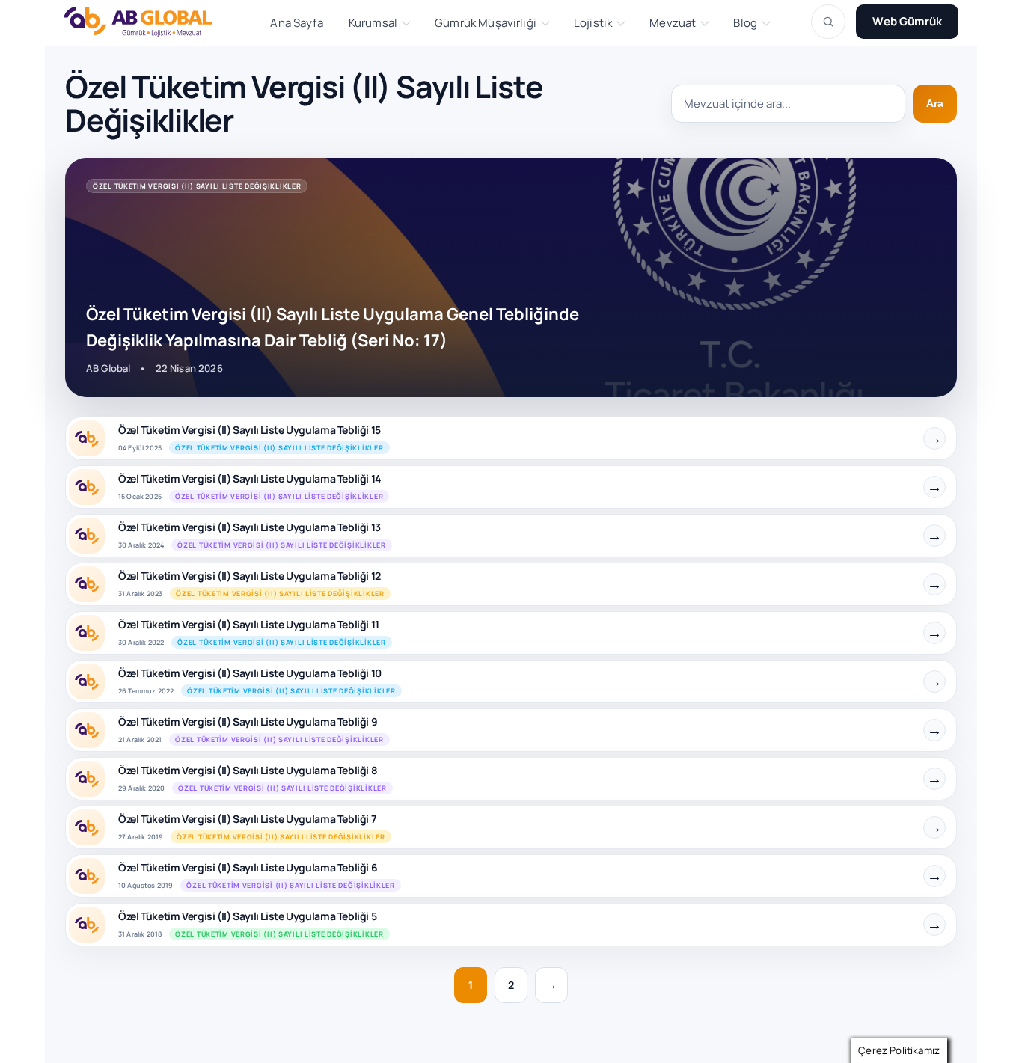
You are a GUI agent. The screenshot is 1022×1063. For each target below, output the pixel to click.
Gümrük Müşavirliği (485, 23)
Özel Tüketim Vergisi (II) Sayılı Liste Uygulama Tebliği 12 (249, 576)
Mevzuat (672, 23)
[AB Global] (146, 21)
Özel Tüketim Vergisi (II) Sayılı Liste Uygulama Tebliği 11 (248, 624)
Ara (934, 103)
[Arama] (828, 21)
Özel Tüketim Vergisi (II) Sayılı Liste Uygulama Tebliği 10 (250, 673)
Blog (745, 23)
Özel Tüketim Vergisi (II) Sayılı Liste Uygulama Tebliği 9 (247, 721)
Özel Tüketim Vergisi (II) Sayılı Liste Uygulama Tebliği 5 (247, 916)
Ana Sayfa (296, 23)
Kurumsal (373, 23)
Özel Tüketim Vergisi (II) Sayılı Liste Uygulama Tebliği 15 (249, 430)
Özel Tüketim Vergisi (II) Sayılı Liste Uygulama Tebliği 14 (250, 478)
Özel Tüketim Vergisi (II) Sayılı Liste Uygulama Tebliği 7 (247, 819)
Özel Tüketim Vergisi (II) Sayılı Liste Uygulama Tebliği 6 (247, 867)
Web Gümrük (907, 21)
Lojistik (593, 23)
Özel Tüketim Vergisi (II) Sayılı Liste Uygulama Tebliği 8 (247, 770)
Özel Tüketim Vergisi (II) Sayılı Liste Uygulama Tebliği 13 (249, 527)
